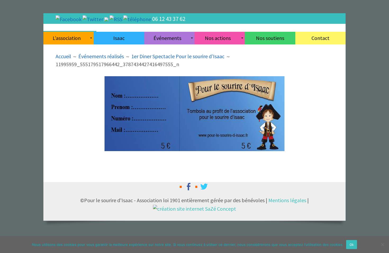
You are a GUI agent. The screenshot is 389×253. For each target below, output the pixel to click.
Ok (352, 244)
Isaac (119, 38)
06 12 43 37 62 (169, 18)
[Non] (382, 244)
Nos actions (218, 38)
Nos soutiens (270, 38)
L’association (67, 38)
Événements (167, 38)
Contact (320, 38)
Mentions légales (287, 200)
